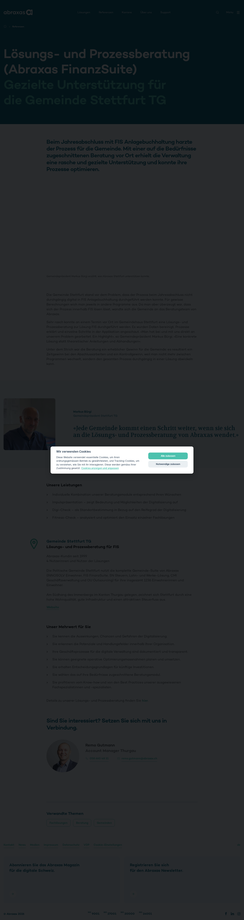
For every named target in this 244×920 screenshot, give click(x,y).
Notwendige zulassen (168, 464)
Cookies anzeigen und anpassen (100, 468)
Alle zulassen (168, 455)
